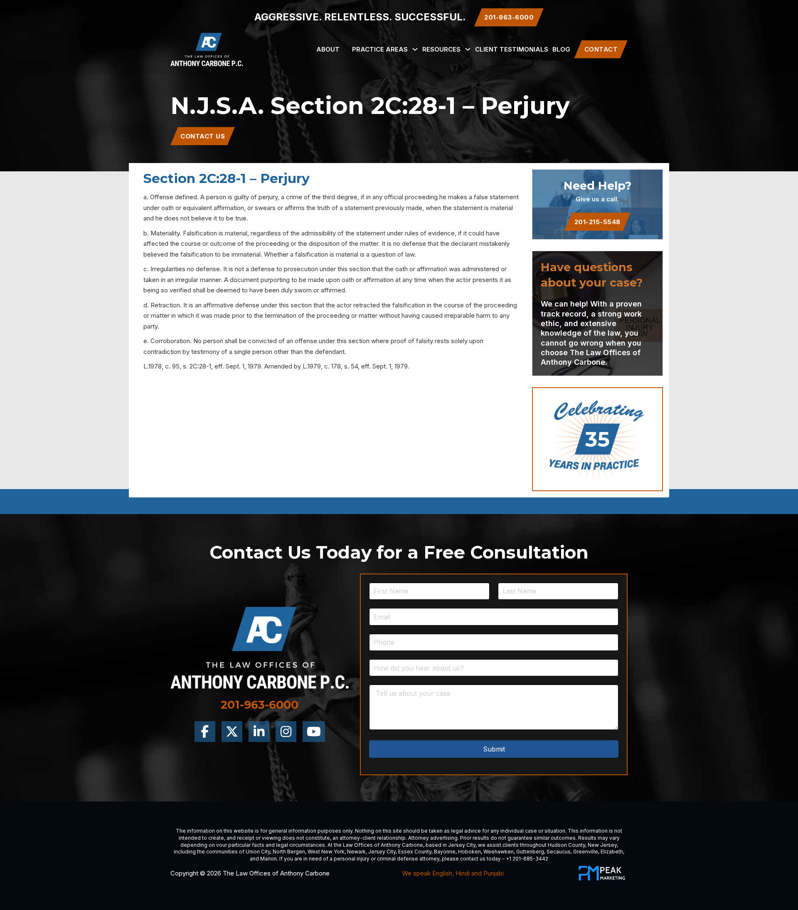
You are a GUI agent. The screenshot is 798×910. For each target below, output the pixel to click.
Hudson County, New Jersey (582, 845)
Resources (441, 49)
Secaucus (559, 851)
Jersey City (461, 845)
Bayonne (445, 851)
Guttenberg (530, 851)
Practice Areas (380, 49)
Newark (356, 851)
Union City (258, 851)
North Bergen (289, 851)
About (328, 49)
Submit (494, 749)
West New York (326, 851)
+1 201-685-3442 (527, 859)
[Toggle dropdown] (415, 49)
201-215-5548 (597, 222)
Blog (561, 49)
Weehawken (498, 851)
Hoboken (469, 851)
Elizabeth (612, 851)
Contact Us (202, 136)
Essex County (414, 851)
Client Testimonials (511, 49)
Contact (601, 49)
